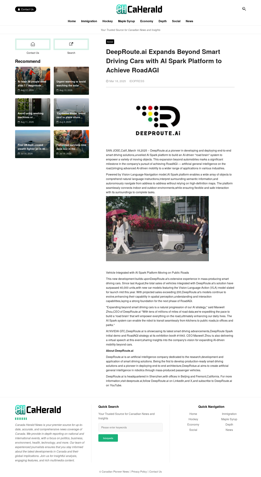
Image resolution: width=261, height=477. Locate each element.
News (189, 21)
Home (72, 21)
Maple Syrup (126, 21)
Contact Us (27, 9)
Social (176, 21)
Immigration (89, 21)
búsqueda (108, 438)
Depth (163, 21)
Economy (146, 21)
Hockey (107, 21)
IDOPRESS (136, 81)
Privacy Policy (139, 471)
